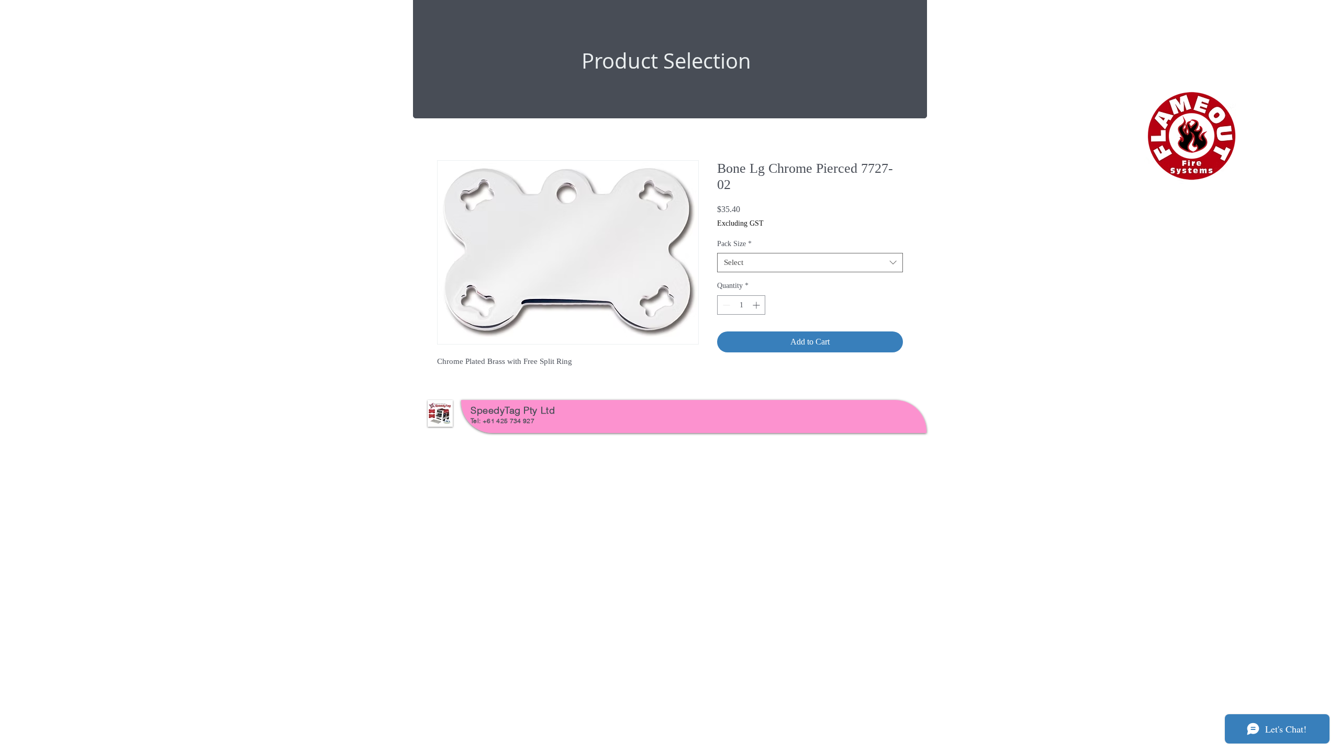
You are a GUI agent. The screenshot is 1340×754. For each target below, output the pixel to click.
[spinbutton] (741, 305)
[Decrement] (725, 305)
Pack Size (734, 244)
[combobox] (810, 263)
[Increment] (757, 305)
